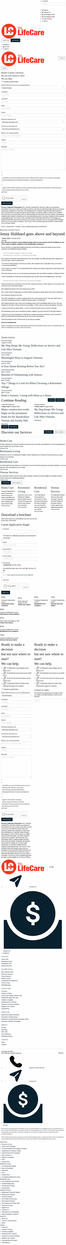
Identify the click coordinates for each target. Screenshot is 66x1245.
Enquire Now (6, 1162)
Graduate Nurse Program (9, 1240)
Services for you (7, 1144)
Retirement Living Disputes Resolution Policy (15, 1019)
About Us (3, 1216)
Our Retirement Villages (9, 1166)
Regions (45, 10)
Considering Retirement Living (11, 1177)
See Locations (59, 432)
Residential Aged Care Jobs (9, 998)
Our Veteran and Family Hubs (11, 1203)
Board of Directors (7, 974)
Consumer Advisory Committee (11, 1021)
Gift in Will (4, 1032)
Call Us (45, 21)
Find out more (5, 505)
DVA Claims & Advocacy (9, 1199)
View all (51, 400)
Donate (45, 14)
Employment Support (8, 1194)
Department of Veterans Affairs (11, 1151)
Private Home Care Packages (11, 1153)
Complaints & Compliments (9, 980)
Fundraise (4, 1030)
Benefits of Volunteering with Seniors (21, 374)
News (3, 1042)
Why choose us (7, 1155)
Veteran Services (9, 472)
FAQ (3, 1159)
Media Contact (5, 978)
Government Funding (8, 1186)
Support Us (47, 12)
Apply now (6, 592)
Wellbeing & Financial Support (11, 1192)
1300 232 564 (47, 19)
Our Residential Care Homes (10, 1181)
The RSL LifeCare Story (9, 1221)
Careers (2, 1225)
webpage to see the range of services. (19, 327)
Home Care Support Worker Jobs (11, 995)
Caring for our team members (10, 1004)
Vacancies (5, 1170)
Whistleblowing (6, 985)
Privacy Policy (25, 190)
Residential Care (9, 461)
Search (45, 1)
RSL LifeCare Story (7, 972)
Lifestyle (18, 226)
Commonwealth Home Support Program (14, 1148)
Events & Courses (7, 1205)
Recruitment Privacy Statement (24, 575)
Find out (17, 230)
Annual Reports (6, 976)
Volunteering (5, 1008)
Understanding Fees (8, 1183)
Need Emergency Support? (10, 1214)
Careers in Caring (6, 993)
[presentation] (14, 198)
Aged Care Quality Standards (10, 1015)
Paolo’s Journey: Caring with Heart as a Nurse (26, 395)
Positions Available (7, 1000)
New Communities (7, 1168)
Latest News (10, 226)
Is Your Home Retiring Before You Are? (23, 366)
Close (61, 58)
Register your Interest (8, 1006)
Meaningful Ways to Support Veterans (22, 357)
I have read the (20, 575)
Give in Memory (6, 1034)
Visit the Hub (4, 448)
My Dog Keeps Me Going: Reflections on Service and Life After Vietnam (49, 413)
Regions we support (8, 1157)
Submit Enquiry (7, 203)
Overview (4, 991)
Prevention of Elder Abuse (9, 1017)
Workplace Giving (6, 1036)
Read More (4, 424)
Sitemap (60, 1053)
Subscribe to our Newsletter (10, 1212)
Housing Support (7, 1196)
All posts (4, 340)
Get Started (15, 40)
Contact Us (6, 40)
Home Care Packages (8, 1146)
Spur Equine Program (8, 1201)
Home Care (6, 440)
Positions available (7, 1231)
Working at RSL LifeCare (8, 1002)
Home (3, 226)
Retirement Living (10, 451)
